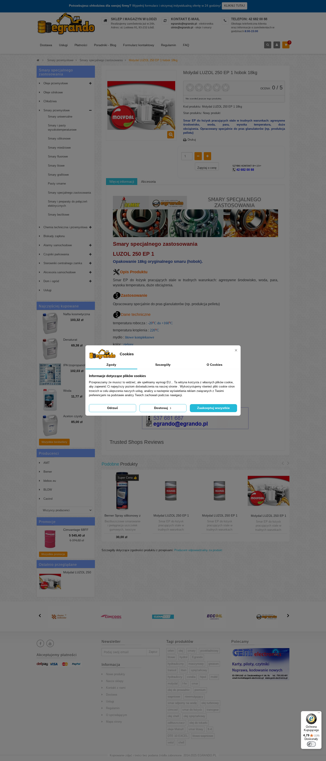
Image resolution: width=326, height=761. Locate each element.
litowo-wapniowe (202, 735)
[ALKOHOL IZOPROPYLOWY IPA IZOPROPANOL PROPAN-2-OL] (50, 374)
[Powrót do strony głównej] (38, 60)
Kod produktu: (192, 106)
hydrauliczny (176, 663)
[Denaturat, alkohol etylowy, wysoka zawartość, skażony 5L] (50, 349)
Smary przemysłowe (56, 110)
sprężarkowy (199, 670)
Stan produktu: (192, 113)
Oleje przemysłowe (55, 83)
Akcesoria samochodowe (59, 272)
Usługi (63, 45)
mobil (214, 676)
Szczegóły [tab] (163, 364)
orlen (171, 650)
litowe (171, 657)
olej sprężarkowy (194, 716)
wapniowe (174, 696)
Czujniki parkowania (56, 254)
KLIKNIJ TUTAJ (234, 5)
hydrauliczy (175, 676)
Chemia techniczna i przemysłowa (65, 227)
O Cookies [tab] (214, 364)
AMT (46, 462)
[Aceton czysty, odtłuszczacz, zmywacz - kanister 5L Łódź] (50, 425)
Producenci (49, 453)
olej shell (173, 716)
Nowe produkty (115, 674)
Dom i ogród (51, 281)
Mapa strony (114, 721)
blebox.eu (49, 480)
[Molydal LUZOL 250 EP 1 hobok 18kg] (50, 581)
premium (200, 690)
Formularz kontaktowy (138, 45)
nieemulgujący (194, 696)
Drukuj (192, 139)
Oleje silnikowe (53, 92)
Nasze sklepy (115, 681)
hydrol (183, 657)
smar (195, 683)
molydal (173, 683)
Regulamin (168, 45)
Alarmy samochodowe (57, 245)
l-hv (184, 683)
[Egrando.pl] (66, 24)
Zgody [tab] (111, 364)
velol (171, 742)
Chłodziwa (50, 101)
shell (181, 742)
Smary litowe (56, 165)
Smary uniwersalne (60, 116)
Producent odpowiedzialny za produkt (198, 550)
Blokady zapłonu (54, 236)
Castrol (48, 498)
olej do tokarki (198, 722)
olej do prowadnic (179, 690)
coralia (191, 676)
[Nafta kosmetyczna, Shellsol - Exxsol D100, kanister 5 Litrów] (50, 323)
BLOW (47, 489)
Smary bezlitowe (58, 214)
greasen (213, 663)
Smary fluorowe (58, 156)
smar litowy (196, 729)
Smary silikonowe (59, 138)
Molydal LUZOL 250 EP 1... (77, 574)
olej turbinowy (210, 703)
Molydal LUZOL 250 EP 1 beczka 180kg (220, 517)
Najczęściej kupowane (59, 306)
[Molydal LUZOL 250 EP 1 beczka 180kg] (219, 490)
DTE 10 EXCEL (178, 735)
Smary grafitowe (58, 174)
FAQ (186, 45)
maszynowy (196, 663)
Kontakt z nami (116, 687)
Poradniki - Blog (105, 45)
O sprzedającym (116, 715)
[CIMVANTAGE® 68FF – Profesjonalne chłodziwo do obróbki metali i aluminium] (50, 539)
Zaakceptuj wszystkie (213, 408)
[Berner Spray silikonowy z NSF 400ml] (122, 490)
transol (172, 670)
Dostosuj (161, 408)
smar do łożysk (192, 709)
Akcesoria (148, 181)
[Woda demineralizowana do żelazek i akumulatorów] (50, 400)
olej (181, 650)
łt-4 (210, 729)
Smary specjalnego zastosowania (69, 192)
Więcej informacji (121, 181)
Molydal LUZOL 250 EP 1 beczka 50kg (171, 517)
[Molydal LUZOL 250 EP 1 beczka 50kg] (171, 490)
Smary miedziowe (59, 147)
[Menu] (319, 713)
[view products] (59, 616)
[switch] (311, 744)
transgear (213, 709)
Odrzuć (112, 408)
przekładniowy (209, 650)
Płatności (81, 45)
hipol (203, 676)
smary (192, 650)
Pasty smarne (57, 183)
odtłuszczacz (176, 722)
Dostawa (46, 45)
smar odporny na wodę (182, 703)
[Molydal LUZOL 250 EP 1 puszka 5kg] (268, 490)
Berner (47, 471)
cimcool (173, 709)
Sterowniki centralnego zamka (62, 263)
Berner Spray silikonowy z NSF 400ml (122, 517)
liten (183, 670)
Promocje (47, 522)
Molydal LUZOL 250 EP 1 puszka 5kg (268, 517)
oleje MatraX (176, 729)
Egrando (197, 657)
